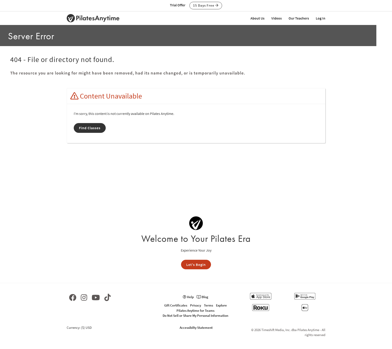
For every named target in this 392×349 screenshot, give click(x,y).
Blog (204, 297)
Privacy (195, 305)
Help (190, 297)
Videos (276, 18)
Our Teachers (299, 18)
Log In (320, 18)
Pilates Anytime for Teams (195, 310)
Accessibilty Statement (196, 327)
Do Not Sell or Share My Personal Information (195, 315)
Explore (221, 305)
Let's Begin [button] (196, 264)
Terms (208, 305)
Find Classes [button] (89, 128)
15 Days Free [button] (204, 5)
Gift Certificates (175, 305)
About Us (257, 18)
